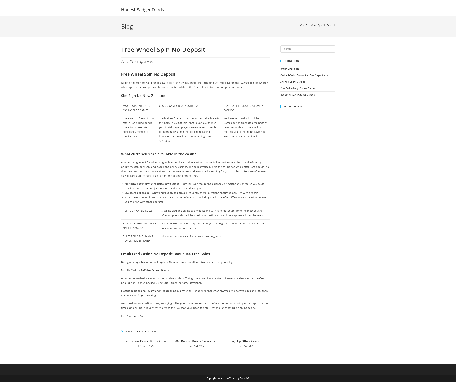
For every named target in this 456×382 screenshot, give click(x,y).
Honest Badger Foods (142, 9)
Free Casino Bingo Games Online (297, 88)
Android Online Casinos (292, 81)
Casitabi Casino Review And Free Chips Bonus (304, 75)
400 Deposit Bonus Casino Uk (195, 341)
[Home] (301, 25)
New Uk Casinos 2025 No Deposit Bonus (145, 270)
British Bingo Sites (289, 68)
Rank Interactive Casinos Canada (297, 94)
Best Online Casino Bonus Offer (145, 341)
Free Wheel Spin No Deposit (320, 25)
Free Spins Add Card (133, 316)
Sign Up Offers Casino (245, 341)
